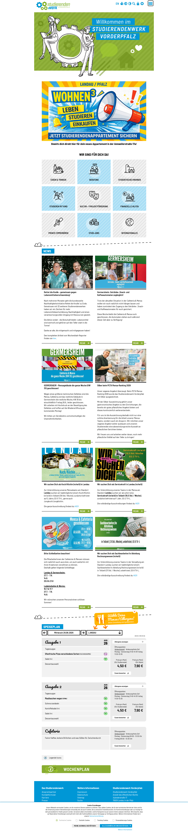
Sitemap (80, 797)
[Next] (83, 632)
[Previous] (44, 632)
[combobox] (104, 632)
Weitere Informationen (125, 830)
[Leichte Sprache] (122, 3)
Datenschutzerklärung (96, 816)
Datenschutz (82, 794)
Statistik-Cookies (84, 820)
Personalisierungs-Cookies (124, 820)
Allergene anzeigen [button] (121, 642)
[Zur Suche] (133, 3)
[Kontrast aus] (129, 3)
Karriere (45, 797)
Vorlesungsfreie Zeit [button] (133, 649)
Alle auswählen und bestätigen (115, 826)
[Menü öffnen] (150, 3)
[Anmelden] (138, 3)
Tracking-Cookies (102, 820)
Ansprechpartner (49, 792)
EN (117, 3)
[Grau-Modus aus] (125, 3)
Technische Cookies (65, 820)
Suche (80, 800)
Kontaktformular (49, 794)
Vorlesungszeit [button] (120, 649)
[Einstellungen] (142, 3)
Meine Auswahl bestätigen (85, 826)
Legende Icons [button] (55, 757)
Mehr (82, 343)
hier (54, 338)
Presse (45, 800)
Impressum (82, 792)
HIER (77, 506)
